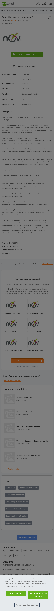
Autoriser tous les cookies (38, 594)
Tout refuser (15, 593)
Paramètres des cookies (27, 605)
